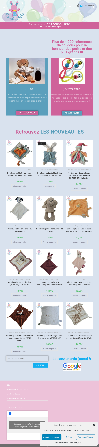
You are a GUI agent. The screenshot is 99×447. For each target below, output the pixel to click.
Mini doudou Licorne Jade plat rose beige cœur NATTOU (79, 283)
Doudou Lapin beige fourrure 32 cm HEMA (49, 230)
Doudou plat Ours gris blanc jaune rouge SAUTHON (20, 283)
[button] (94, 425)
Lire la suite (49, 186)
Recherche (41, 365)
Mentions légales (75, 443)
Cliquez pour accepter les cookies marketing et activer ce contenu (27, 425)
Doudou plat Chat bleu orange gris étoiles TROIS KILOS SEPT (19, 174)
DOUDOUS (27, 89)
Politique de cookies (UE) (16, 398)
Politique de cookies (61, 443)
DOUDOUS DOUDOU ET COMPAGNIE (79, 170)
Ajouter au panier (19, 186)
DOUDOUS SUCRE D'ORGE (49, 170)
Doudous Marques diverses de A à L (20, 226)
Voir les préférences (86, 437)
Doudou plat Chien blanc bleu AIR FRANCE (19, 230)
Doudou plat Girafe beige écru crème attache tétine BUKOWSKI (79, 336)
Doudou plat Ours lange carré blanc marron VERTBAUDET (49, 336)
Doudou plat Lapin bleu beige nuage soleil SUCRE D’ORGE (49, 174)
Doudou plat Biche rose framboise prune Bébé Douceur (49, 283)
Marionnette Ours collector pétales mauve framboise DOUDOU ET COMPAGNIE (79, 175)
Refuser (69, 437)
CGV (8, 385)
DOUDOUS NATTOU (79, 279)
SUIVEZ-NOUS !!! (15, 407)
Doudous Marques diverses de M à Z (20, 170)
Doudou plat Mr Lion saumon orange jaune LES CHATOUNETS (79, 230)
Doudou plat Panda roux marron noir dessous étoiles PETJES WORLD (19, 338)
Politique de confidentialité (17, 389)
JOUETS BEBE (72, 89)
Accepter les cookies (51, 437)
